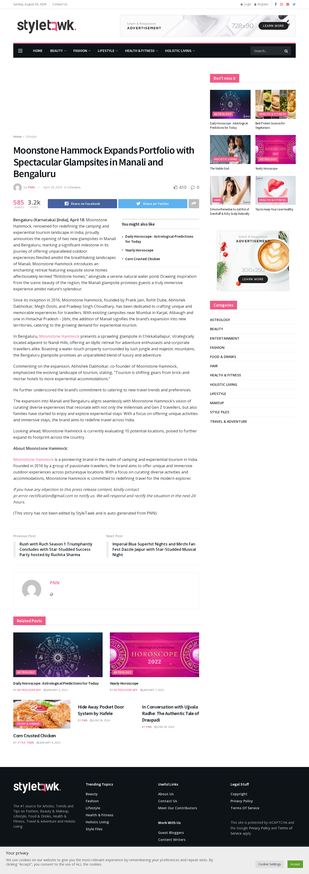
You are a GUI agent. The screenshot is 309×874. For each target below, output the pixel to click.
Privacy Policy (242, 801)
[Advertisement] (106, 98)
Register (263, 4)
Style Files (219, 412)
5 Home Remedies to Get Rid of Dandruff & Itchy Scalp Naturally (229, 211)
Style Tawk (25, 742)
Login (247, 4)
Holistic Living (178, 50)
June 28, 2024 (101, 720)
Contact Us (59, 4)
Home (37, 50)
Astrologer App (29, 690)
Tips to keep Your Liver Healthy (274, 209)
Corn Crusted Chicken (142, 259)
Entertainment (224, 338)
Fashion (80, 50)
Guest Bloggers (171, 832)
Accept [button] (295, 864)
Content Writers (171, 839)
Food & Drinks (28, 723)
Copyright (239, 794)
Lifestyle (106, 50)
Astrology (26, 672)
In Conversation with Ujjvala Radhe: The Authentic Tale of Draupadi (170, 713)
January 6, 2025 (56, 690)
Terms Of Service (245, 808)
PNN (31, 187)
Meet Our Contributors (177, 808)
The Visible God (219, 168)
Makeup (217, 403)
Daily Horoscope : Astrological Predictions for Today (55, 683)
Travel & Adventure (228, 421)
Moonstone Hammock (58, 336)
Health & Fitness (139, 50)
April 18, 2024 (52, 187)
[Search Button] (286, 50)
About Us (166, 794)
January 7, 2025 (153, 690)
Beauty (56, 50)
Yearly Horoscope (139, 250)
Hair (217, 200)
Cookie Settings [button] (269, 864)
